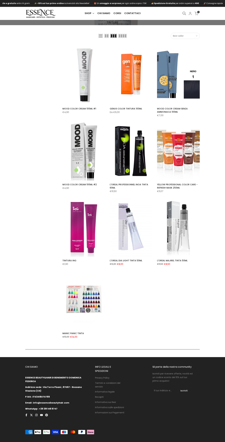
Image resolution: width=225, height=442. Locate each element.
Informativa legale (105, 391)
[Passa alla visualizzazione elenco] (100, 36)
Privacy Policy (102, 377)
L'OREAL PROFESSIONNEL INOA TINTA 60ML (129, 186)
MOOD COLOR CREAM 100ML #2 (79, 184)
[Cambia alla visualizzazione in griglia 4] (122, 36)
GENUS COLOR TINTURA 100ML (126, 108)
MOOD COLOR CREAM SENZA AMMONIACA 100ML (172, 110)
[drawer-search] (184, 13)
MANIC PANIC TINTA (73, 333)
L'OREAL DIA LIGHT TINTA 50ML (126, 260)
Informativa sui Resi (105, 402)
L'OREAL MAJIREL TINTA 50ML (172, 260)
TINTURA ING (69, 260)
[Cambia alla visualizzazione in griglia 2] (106, 36)
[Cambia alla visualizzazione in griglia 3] (113, 36)
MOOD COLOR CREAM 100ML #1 (79, 108)
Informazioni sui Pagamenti (109, 412)
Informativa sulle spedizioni (109, 407)
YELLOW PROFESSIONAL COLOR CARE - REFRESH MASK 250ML (177, 186)
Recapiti (99, 396)
